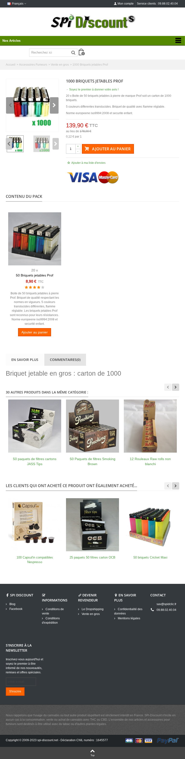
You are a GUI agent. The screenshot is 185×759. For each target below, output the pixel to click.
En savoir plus (24, 359)
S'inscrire (15, 691)
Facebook (15, 609)
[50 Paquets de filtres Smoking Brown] (92, 426)
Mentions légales (128, 618)
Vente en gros (60, 64)
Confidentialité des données (128, 611)
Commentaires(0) (65, 359)
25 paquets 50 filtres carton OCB (92, 557)
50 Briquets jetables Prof (34, 275)
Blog (12, 604)
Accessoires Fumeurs (33, 64)
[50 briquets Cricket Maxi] (150, 524)
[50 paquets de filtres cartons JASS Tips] (34, 426)
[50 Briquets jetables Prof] (34, 238)
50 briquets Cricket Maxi (150, 557)
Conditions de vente (53, 611)
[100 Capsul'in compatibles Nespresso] (34, 524)
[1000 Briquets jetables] (32, 105)
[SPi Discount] (92, 21)
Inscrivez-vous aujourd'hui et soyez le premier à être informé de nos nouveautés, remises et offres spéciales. (24, 666)
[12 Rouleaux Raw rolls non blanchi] (150, 426)
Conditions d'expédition (51, 620)
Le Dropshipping (92, 609)
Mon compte (126, 3)
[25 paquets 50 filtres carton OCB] (92, 524)
